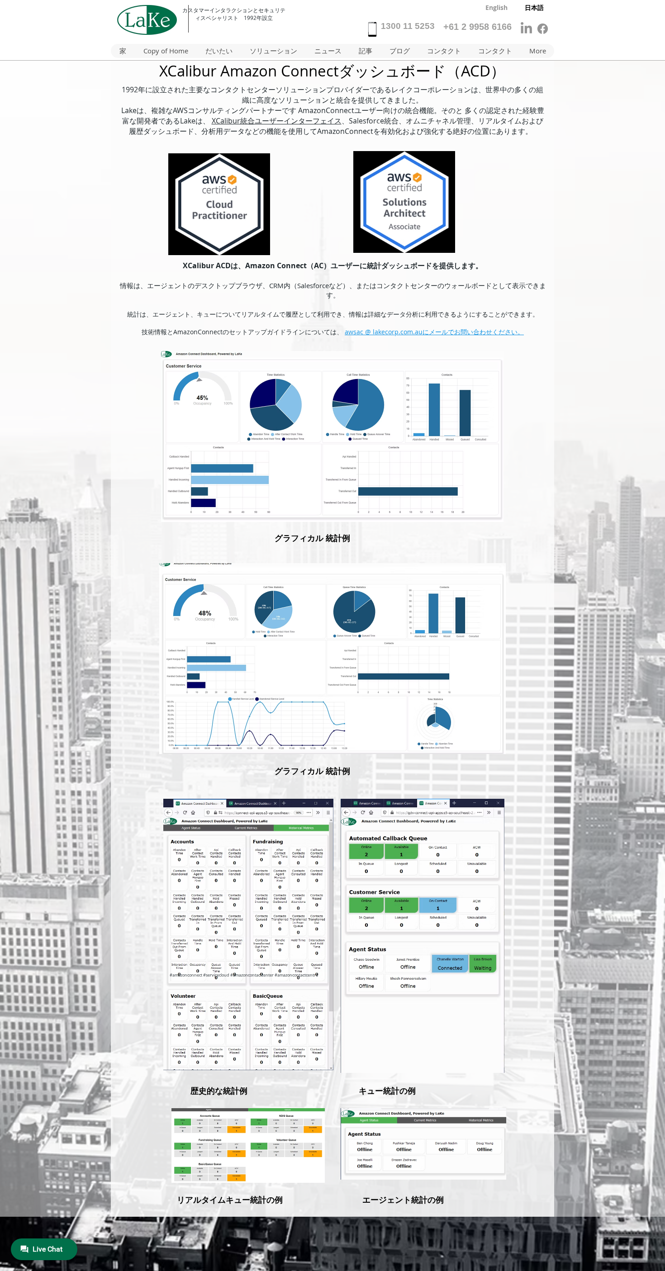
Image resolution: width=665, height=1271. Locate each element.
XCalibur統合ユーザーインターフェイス (277, 121)
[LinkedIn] (526, 29)
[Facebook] (543, 29)
